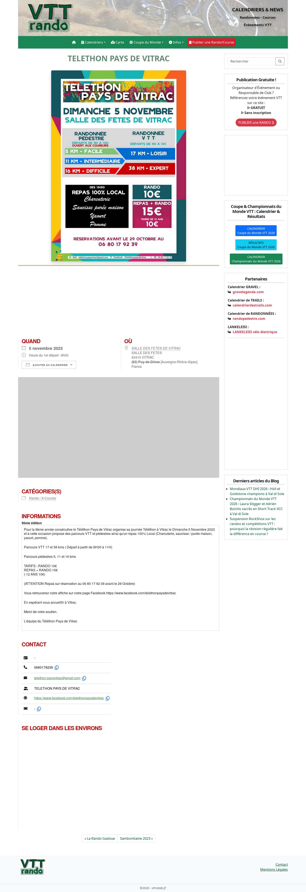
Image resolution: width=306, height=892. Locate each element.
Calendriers (93, 42)
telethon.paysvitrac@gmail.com (57, 678)
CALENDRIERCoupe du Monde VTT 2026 (256, 230)
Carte (119, 42)
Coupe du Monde (147, 42)
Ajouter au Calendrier (50, 365)
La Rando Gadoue (101, 838)
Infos (176, 42)
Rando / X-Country (42, 498)
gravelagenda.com (248, 292)
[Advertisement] (118, 303)
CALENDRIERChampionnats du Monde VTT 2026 (256, 259)
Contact (282, 864)
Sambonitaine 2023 (135, 838)
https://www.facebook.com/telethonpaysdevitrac (69, 698)
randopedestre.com (249, 318)
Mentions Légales (274, 869)
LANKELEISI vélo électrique (255, 332)
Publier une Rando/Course (213, 42)
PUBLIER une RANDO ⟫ (256, 122)
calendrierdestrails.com (252, 305)
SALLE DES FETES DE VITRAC (156, 348)
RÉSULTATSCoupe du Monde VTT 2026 (256, 245)
